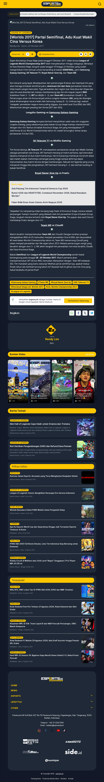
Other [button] (14, 708)
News (14, 690)
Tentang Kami (36, 779)
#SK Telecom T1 (81, 282)
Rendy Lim (15, 46)
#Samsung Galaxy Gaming (23, 282)
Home (14, 685)
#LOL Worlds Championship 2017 (61, 287)
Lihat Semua (89, 354)
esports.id (59, 774)
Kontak (70, 779)
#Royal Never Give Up (61, 282)
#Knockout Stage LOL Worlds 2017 (27, 287)
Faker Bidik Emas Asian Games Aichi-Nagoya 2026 (37, 202)
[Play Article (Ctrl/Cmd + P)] (81, 54)
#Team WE (43, 282)
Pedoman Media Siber (50, 779)
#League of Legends (21, 291)
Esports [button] (16, 696)
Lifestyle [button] (16, 702)
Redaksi (64, 779)
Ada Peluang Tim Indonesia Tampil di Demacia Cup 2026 (40, 188)
